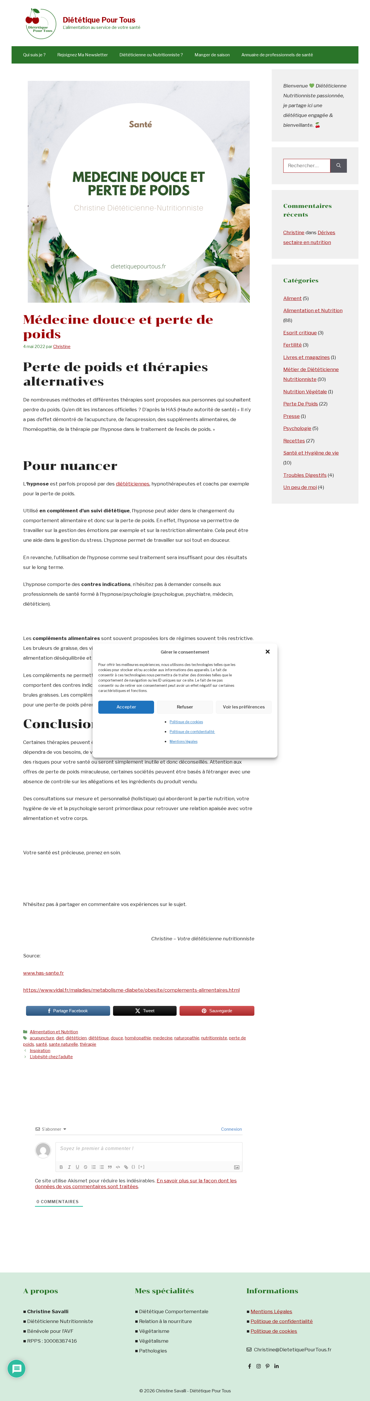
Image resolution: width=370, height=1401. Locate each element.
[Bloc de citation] (110, 1167)
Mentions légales (183, 741)
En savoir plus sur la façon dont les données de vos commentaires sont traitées (136, 1183)
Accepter (126, 707)
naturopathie (186, 1038)
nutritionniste (214, 1038)
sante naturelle (63, 1044)
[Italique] (69, 1167)
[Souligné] (77, 1167)
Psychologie (297, 428)
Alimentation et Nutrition (54, 1032)
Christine (293, 232)
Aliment (292, 298)
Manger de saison (212, 54)
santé (41, 1044)
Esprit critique (300, 333)
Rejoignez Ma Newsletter (82, 54)
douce (117, 1038)
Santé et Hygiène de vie (311, 453)
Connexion (231, 1129)
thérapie (88, 1044)
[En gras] (61, 1167)
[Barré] (86, 1167)
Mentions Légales (271, 1311)
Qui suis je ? (34, 54)
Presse (291, 416)
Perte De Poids (300, 404)
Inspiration (40, 1050)
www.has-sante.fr (43, 973)
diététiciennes (132, 484)
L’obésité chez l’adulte (51, 1056)
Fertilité (292, 345)
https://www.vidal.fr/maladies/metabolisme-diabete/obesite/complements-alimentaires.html (131, 990)
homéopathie (138, 1038)
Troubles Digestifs (305, 475)
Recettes (294, 441)
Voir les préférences (244, 707)
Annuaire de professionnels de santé (277, 54)
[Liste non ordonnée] (102, 1167)
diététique (98, 1038)
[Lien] (126, 1167)
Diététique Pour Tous (99, 20)
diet (60, 1038)
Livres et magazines (306, 357)
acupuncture (42, 1038)
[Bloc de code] (118, 1167)
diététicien (76, 1038)
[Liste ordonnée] (94, 1167)
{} (134, 1166)
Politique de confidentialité (192, 732)
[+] (141, 1166)
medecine (163, 1038)
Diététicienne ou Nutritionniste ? (151, 54)
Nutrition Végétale (305, 392)
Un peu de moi (300, 487)
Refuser (185, 707)
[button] (268, 652)
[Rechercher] (338, 166)
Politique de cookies (186, 722)
